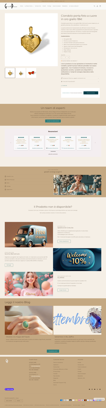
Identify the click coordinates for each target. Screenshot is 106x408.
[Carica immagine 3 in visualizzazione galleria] (31, 73)
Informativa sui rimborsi (28, 405)
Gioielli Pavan (11, 405)
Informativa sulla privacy (39, 405)
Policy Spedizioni (64, 241)
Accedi (79, 362)
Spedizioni (55, 364)
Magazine (55, 378)
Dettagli (9, 265)
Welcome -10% (81, 378)
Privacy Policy (56, 371)
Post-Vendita (56, 376)
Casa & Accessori (82, 373)
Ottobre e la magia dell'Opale (18, 337)
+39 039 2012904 (35, 376)
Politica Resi (56, 367)
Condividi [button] (64, 85)
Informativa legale (76, 405)
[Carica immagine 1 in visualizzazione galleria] (10, 73)
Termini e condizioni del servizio (52, 405)
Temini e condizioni (58, 362)
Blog (54, 380)
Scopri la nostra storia (53, 121)
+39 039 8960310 (35, 366)
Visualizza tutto (53, 351)
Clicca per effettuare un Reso (60, 369)
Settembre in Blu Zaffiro (64, 337)
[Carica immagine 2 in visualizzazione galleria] (21, 73)
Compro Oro (81, 364)
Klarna (55, 384)
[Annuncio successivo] (101, 1)
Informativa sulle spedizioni (66, 405)
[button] (29, 6)
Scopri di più (62, 290)
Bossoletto (80, 376)
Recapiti (83, 405)
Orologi (79, 371)
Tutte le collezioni (82, 367)
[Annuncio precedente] (5, 1)
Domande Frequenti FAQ (59, 382)
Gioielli (79, 369)
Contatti (55, 373)
